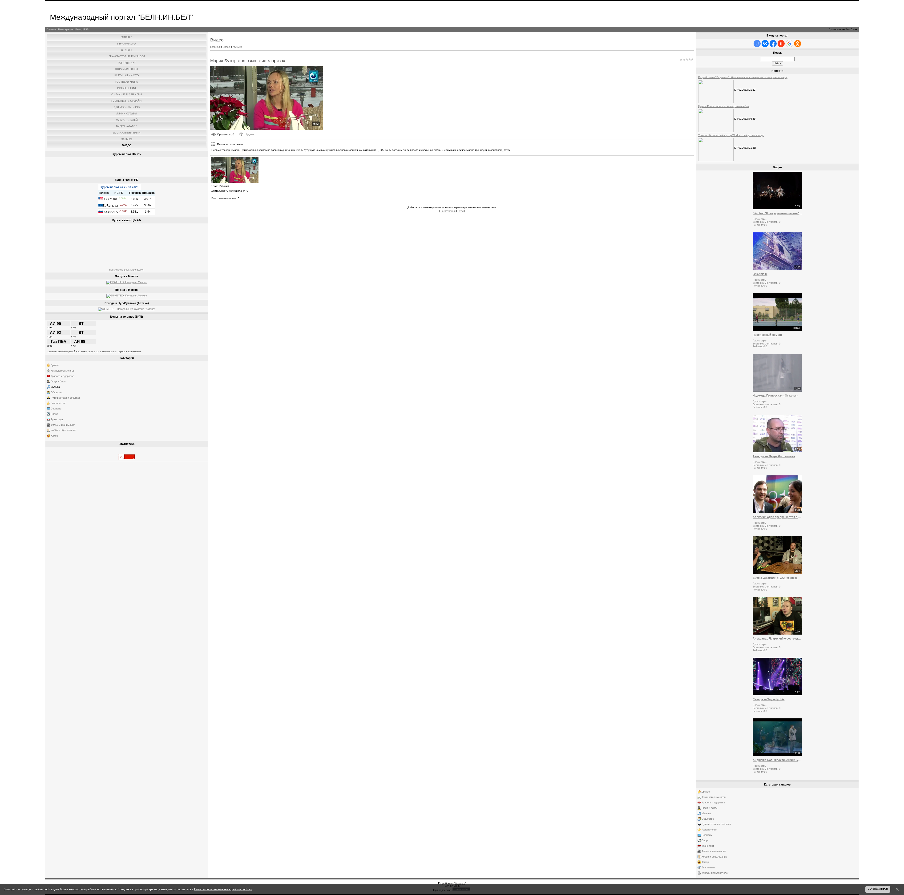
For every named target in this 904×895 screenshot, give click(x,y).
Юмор (54, 435)
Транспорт (57, 419)
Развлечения (58, 403)
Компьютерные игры (63, 370)
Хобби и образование (63, 430)
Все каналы (708, 867)
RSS (86, 29)
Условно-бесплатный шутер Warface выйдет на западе (731, 135)
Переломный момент (767, 334)
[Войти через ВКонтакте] (765, 43)
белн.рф (460, 883)
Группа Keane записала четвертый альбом (723, 106)
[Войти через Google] (789, 43)
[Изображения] (234, 170)
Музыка (55, 386)
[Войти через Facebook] (773, 43)
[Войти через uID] (757, 43)
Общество (57, 392)
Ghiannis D (760, 274)
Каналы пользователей (715, 872)
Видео (226, 46)
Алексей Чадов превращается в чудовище (777, 517)
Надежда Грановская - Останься (775, 395)
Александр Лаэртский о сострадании (777, 638)
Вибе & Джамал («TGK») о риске (775, 577)
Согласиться (878, 888)
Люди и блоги (58, 381)
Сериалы (56, 408)
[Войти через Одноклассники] (797, 43)
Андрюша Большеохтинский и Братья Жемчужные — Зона (777, 760)
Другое (55, 365)
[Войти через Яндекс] (781, 43)
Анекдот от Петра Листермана (774, 456)
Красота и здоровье (62, 376)
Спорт (54, 414)
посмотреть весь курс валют (126, 269)
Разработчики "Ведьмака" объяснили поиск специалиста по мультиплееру (742, 77)
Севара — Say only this (768, 699)
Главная (51, 29)
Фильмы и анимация (63, 424)
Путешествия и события (65, 397)
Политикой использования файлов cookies (223, 889)
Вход (78, 29)
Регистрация (65, 29)
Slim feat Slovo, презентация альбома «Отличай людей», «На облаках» (777, 213)
